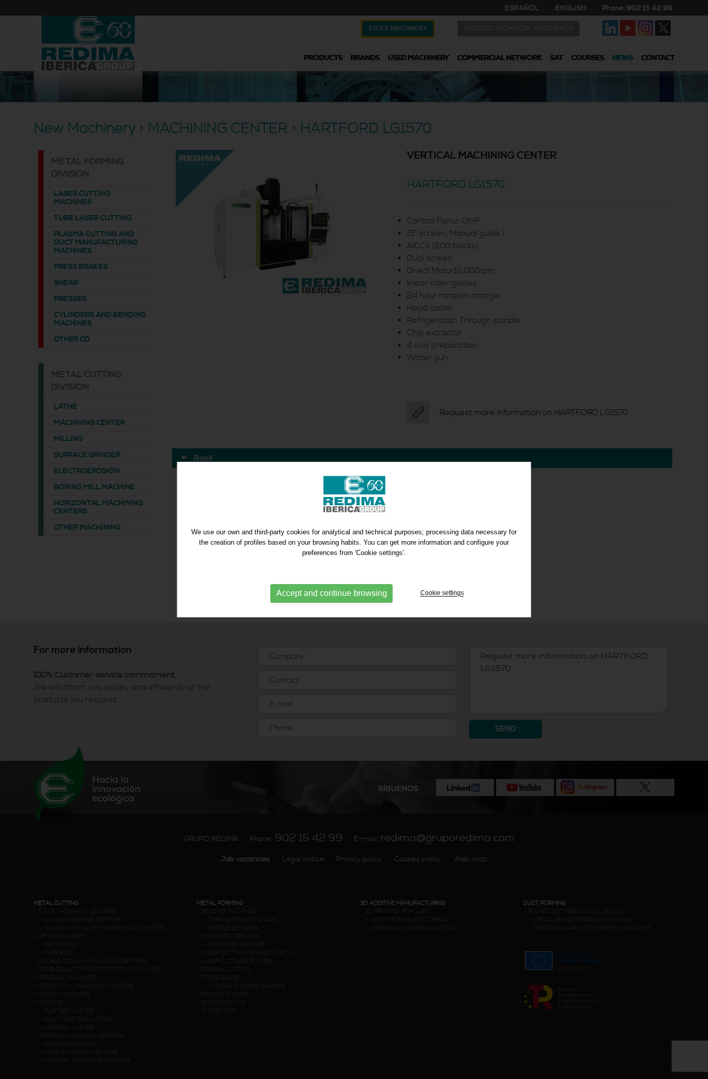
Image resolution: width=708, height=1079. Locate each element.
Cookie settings (442, 593)
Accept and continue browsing (331, 593)
